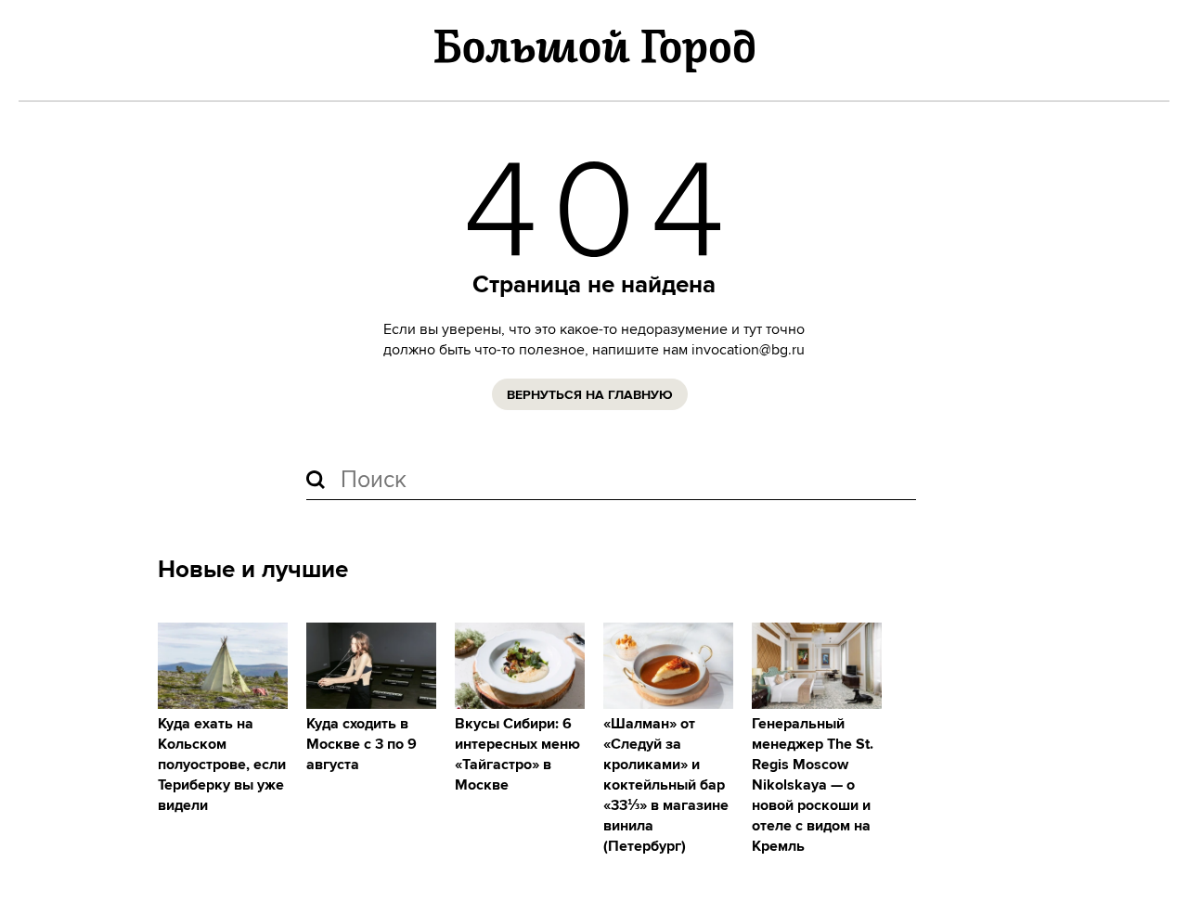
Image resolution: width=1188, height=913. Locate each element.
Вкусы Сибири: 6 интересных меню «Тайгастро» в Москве (517, 754)
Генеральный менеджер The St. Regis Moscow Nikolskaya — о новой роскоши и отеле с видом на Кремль (812, 785)
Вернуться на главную (590, 395)
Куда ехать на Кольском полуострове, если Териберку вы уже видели (222, 765)
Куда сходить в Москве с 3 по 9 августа (361, 744)
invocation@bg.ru (748, 350)
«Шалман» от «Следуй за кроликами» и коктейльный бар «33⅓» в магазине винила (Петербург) (666, 785)
